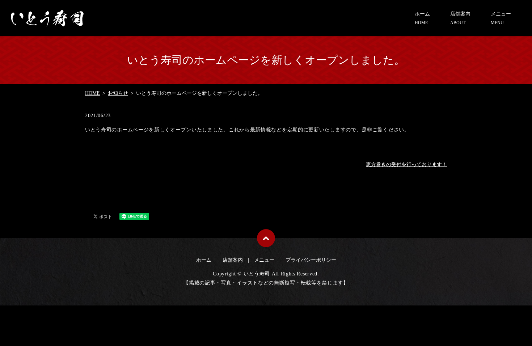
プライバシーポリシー (311, 260)
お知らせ (118, 93)
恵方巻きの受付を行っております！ (406, 164)
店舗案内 (460, 18)
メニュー (501, 18)
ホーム (422, 18)
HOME (92, 93)
